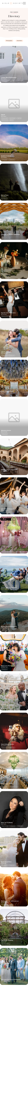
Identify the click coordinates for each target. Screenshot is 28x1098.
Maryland (5, 981)
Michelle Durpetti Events (8, 469)
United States (6, 235)
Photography (9, 40)
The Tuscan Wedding (7, 940)
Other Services (5, 120)
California (5, 353)
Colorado (5, 431)
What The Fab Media (7, 822)
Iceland (4, 196)
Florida (4, 706)
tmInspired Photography (8, 509)
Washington (5, 510)
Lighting (19, 118)
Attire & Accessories (6, 549)
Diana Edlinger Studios (7, 744)
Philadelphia (6, 902)
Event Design (12, 118)
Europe (4, 863)
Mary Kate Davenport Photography (11, 979)
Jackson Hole (6, 745)
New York (5, 667)
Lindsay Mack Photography (8, 77)
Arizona (5, 314)
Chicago (5, 588)
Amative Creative (6, 156)
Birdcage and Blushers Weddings (10, 234)
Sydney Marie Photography (9, 587)
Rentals (11, 120)
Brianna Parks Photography (9, 626)
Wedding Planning (6, 237)
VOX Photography (6, 352)
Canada (5, 157)
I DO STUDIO (4, 546)
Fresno (4, 824)
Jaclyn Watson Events (7, 391)
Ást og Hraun (4, 195)
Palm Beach (6, 471)
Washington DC (6, 275)
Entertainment (5, 118)
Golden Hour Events (6, 783)
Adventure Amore (6, 430)
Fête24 (3, 114)
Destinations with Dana (7, 705)
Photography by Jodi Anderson (10, 901)
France (4, 116)
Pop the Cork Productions (8, 312)
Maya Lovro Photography (8, 665)
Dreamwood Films (6, 861)
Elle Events (4, 273)
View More (19, 40)
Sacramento (6, 628)
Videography (11, 159)
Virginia (4, 79)
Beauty (14, 549)
